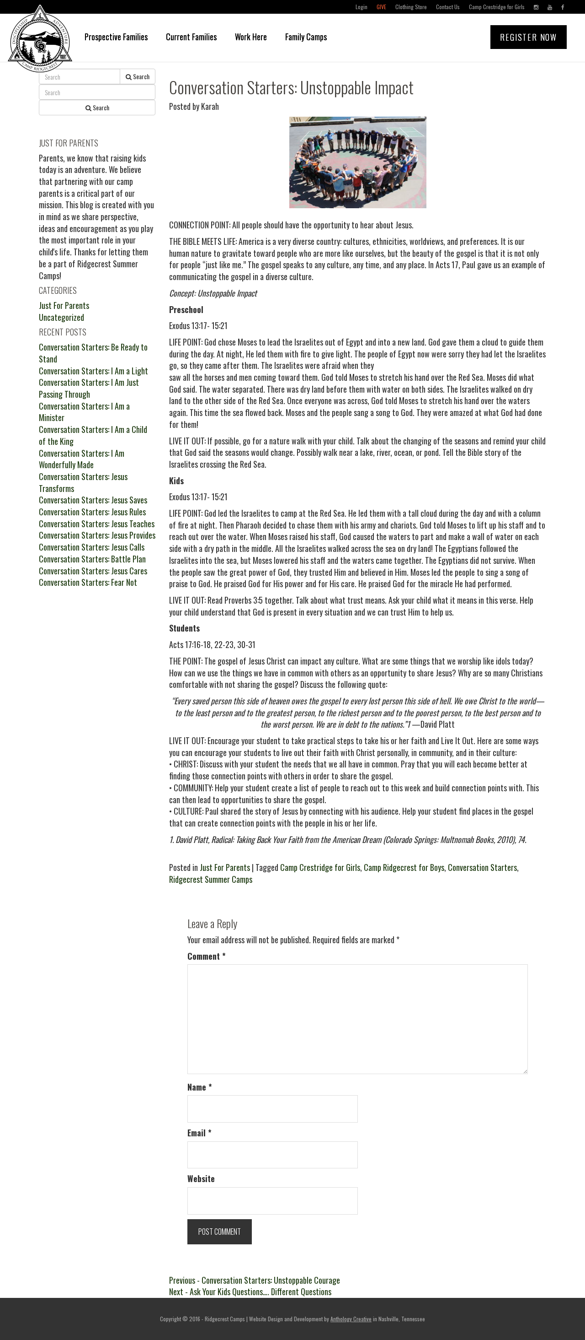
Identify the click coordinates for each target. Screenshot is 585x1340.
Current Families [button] (191, 37)
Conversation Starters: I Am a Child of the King (93, 435)
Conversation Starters (482, 867)
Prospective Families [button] (116, 37)
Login (361, 7)
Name (199, 1087)
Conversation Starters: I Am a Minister (84, 412)
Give (381, 7)
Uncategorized (61, 317)
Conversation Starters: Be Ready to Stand (93, 353)
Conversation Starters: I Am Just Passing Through (89, 388)
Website (201, 1178)
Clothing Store (411, 7)
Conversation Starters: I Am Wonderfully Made (81, 459)
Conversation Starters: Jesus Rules (92, 512)
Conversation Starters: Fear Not (88, 582)
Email (199, 1133)
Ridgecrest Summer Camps (210, 879)
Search (140, 76)
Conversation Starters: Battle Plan (92, 559)
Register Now (528, 37)
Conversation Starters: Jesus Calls (91, 547)
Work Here (251, 37)
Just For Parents (225, 867)
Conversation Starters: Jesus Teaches (96, 524)
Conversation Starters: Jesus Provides (97, 535)
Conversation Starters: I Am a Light (93, 371)
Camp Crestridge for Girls (497, 7)
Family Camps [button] (306, 37)
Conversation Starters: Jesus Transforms (83, 482)
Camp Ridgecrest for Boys (404, 867)
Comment (206, 956)
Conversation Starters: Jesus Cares (93, 571)
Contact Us (448, 7)
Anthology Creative (351, 1319)
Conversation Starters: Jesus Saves (93, 500)
